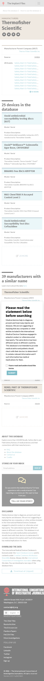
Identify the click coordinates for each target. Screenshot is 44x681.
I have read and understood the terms (22, 366)
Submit (12, 373)
